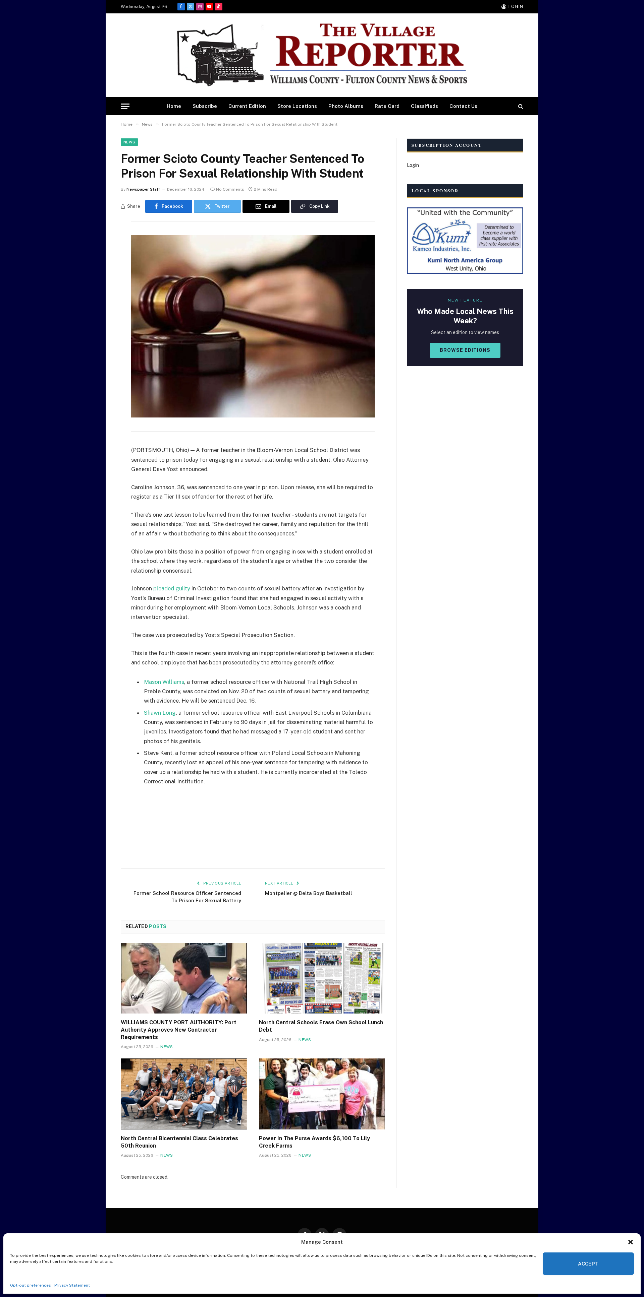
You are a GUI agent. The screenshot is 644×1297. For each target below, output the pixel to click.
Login (413, 165)
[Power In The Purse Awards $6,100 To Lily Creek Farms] (322, 1093)
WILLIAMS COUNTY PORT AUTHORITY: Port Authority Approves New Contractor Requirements (178, 1029)
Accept (588, 1264)
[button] (630, 1242)
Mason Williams (164, 681)
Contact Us (463, 106)
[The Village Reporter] (322, 55)
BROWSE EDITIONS (465, 350)
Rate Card (387, 106)
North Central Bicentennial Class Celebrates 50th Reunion (179, 1142)
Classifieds (424, 106)
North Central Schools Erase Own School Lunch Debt (321, 1026)
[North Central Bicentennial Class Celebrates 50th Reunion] (184, 1093)
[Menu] (125, 106)
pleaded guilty (171, 588)
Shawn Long (160, 712)
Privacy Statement (72, 1285)
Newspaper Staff (143, 189)
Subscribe (205, 106)
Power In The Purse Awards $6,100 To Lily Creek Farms (314, 1142)
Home (174, 106)
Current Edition (247, 106)
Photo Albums (345, 106)
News (129, 142)
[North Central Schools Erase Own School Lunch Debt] (322, 978)
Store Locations (297, 106)
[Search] (520, 106)
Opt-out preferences (30, 1285)
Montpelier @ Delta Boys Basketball (308, 893)
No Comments (230, 189)
